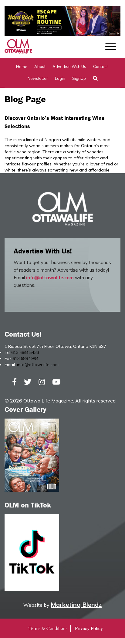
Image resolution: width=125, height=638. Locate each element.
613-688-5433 (25, 352)
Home (21, 66)
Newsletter (38, 78)
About (40, 66)
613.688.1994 (25, 358)
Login (60, 78)
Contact (100, 66)
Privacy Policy (89, 628)
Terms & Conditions (48, 628)
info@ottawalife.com (50, 277)
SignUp (79, 78)
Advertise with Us (69, 66)
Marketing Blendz (76, 604)
